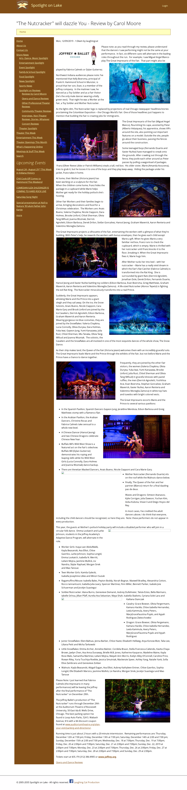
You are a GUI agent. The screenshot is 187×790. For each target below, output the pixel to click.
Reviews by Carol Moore (34, 93)
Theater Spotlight (28, 128)
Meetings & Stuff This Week (30, 151)
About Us (21, 45)
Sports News (25, 85)
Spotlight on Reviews (30, 90)
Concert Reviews (30, 123)
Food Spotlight (26, 76)
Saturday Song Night (27, 196)
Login (165, 5)
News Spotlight (27, 81)
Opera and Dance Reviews (69, 762)
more (19, 215)
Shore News (22, 54)
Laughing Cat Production (87, 782)
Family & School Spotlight (32, 72)
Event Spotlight (27, 67)
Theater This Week (25, 132)
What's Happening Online (29, 146)
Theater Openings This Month (31, 142)
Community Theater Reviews (36, 111)
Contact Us (22, 50)
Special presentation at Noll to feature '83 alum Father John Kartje (32, 206)
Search (20, 155)
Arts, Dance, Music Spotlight (33, 58)
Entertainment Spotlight (31, 62)
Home (23, 31)
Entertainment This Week (29, 137)
